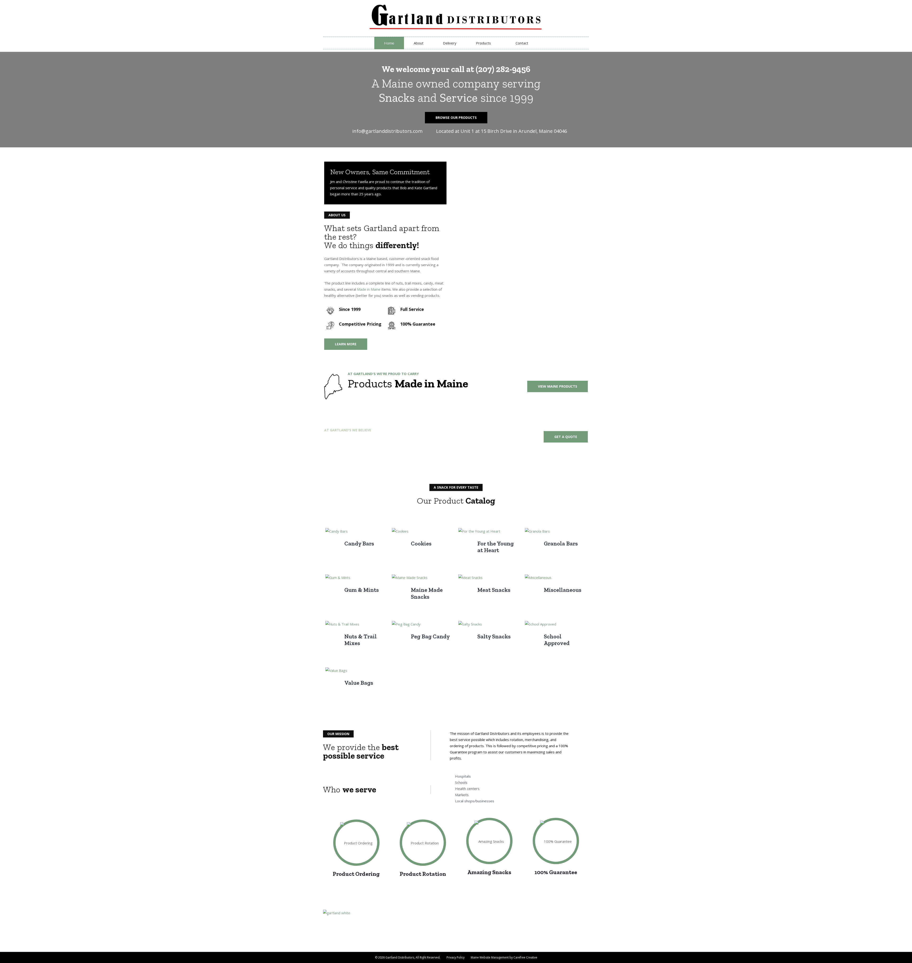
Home (389, 43)
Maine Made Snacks (427, 593)
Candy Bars (359, 543)
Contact (522, 43)
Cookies (421, 543)
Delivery (449, 43)
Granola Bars (561, 543)
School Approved (557, 640)
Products (483, 43)
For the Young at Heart (495, 547)
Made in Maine (368, 289)
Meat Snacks (493, 589)
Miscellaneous (562, 589)
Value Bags (358, 682)
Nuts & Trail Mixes (360, 640)
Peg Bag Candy (430, 636)
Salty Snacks (494, 636)
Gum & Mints (361, 589)
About (418, 43)
